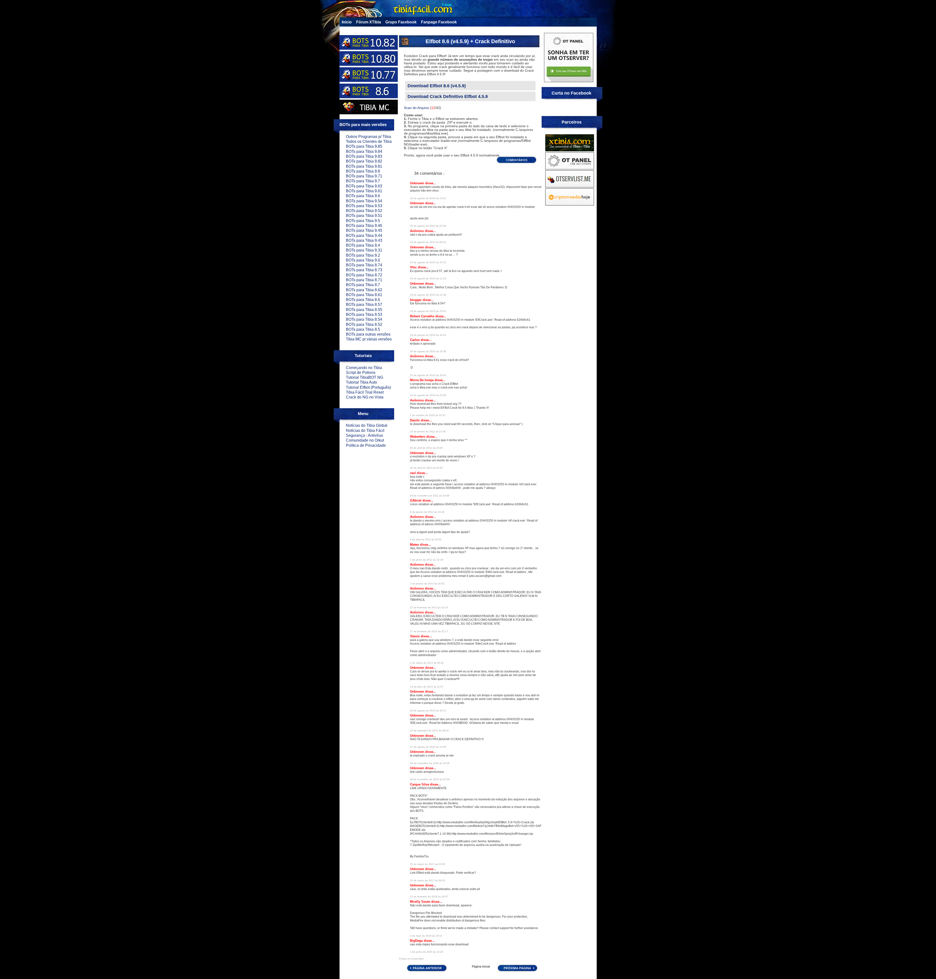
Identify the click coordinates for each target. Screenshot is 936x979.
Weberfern (418, 436)
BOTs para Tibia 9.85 (364, 146)
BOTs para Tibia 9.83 (364, 156)
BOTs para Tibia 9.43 (364, 240)
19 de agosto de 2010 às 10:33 (428, 262)
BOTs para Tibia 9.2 (363, 255)
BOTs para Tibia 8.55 (364, 310)
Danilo (415, 420)
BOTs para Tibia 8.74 (364, 265)
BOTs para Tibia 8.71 (364, 280)
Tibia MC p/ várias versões (369, 339)
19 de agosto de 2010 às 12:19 (428, 278)
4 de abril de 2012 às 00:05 (425, 539)
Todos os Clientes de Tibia (369, 141)
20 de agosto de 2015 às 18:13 (428, 710)
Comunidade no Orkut (365, 440)
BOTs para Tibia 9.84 (364, 151)
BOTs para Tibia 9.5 (363, 221)
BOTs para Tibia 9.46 (364, 225)
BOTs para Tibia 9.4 (363, 245)
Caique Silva (420, 784)
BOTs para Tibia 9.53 (364, 206)
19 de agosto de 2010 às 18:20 (428, 335)
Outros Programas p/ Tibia (368, 137)
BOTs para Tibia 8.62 (364, 290)
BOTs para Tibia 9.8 (363, 171)
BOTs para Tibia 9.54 (364, 201)
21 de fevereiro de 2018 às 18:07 (429, 896)
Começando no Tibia (364, 368)
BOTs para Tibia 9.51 (364, 215)
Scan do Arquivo (416, 108)
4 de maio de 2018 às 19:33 (426, 935)
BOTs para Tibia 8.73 (364, 270)
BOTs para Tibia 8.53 (364, 314)
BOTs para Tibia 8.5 (363, 329)
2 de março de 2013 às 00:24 (427, 662)
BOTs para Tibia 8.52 (364, 324)
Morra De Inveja (422, 380)
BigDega (417, 940)
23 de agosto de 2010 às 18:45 (428, 375)
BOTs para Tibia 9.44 (364, 235)
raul (413, 473)
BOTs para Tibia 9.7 (363, 181)
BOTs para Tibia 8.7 (363, 285)
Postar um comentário (411, 958)
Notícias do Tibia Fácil (365, 430)
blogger (416, 300)
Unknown (417, 183)
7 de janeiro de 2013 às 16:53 (427, 583)
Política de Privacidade (366, 445)
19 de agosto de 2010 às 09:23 (428, 242)
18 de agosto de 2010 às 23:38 (428, 225)
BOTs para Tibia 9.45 (364, 230)
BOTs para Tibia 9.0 (363, 260)
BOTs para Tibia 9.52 (364, 211)
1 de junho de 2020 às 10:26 (426, 951)
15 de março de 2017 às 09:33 (427, 880)
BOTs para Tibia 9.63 (364, 186)
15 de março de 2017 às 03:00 (427, 864)
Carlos (415, 340)
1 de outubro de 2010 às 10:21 (428, 415)
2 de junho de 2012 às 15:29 (426, 559)
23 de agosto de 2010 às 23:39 (428, 395)
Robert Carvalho (422, 316)
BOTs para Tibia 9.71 (364, 176)
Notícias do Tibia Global (366, 425)
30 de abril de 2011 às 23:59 (426, 467)
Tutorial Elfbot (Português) (368, 387)
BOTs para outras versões (368, 334)
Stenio (415, 636)
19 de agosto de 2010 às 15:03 (428, 311)
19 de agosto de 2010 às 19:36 (428, 351)
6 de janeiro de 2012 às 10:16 (427, 512)
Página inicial (481, 966)
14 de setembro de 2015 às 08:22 (429, 730)
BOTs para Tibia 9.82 (364, 161)
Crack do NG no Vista (364, 397)
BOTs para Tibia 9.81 (364, 166)
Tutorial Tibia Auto (361, 382)
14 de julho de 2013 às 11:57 (426, 686)
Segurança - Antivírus (364, 435)
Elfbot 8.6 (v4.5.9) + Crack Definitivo (470, 41)
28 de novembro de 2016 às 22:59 (429, 779)
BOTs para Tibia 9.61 (364, 191)
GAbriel (416, 500)
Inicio (347, 22)
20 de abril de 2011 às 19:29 (426, 447)
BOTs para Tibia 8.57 (364, 304)
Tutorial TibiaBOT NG (364, 377)
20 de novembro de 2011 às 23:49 (429, 495)
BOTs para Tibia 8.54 (364, 319)
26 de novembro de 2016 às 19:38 (429, 763)
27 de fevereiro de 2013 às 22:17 (429, 631)
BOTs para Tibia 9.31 (364, 250)
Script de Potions (360, 372)
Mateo (415, 544)
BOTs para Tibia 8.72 (364, 275)
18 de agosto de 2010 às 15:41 (428, 198)
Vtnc (414, 267)
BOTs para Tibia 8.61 (364, 295)
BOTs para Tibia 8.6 (363, 300)
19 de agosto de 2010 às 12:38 (428, 294)
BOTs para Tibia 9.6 (363, 196)
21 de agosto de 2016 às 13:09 (428, 747)
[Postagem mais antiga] (517, 971)
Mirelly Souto (420, 901)
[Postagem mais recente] (426, 971)
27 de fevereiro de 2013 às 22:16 (429, 607)
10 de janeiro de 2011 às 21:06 (428, 431)
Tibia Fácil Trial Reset (365, 392)
